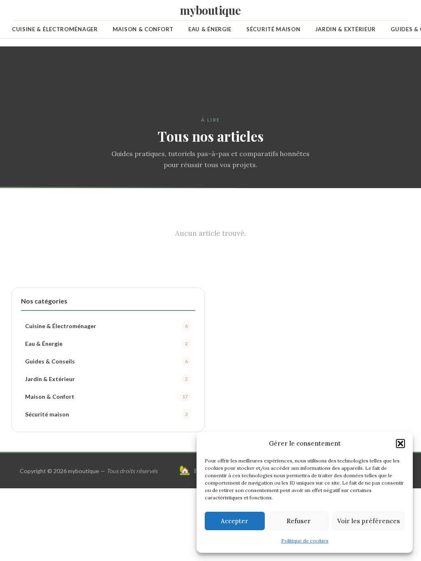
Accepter (234, 521)
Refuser (299, 521)
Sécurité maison (273, 29)
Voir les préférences (368, 521)
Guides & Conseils (106, 361)
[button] (400, 443)
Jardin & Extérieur (345, 29)
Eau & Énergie (209, 29)
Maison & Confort (143, 29)
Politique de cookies (304, 541)
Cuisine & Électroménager (55, 29)
